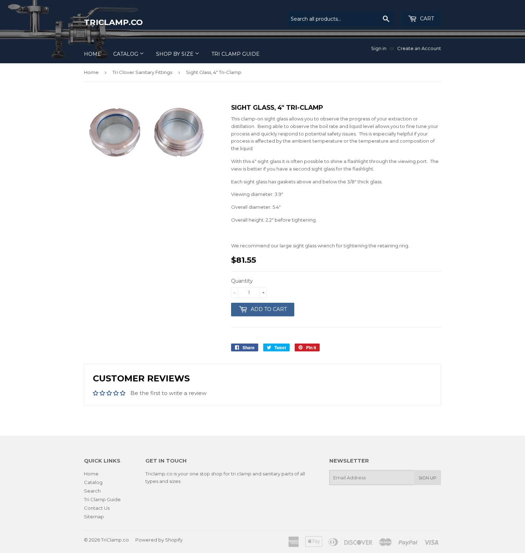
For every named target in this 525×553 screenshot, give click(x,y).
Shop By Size (175, 54)
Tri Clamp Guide (235, 54)
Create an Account (419, 48)
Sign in (378, 48)
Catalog (126, 54)
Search (92, 491)
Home (92, 54)
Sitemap (94, 516)
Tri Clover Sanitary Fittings (142, 72)
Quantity (242, 281)
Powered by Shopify (158, 540)
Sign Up (427, 477)
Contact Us (97, 508)
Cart (426, 18)
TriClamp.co (113, 22)
